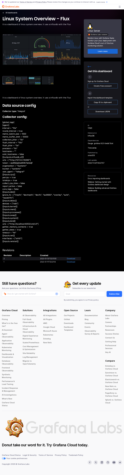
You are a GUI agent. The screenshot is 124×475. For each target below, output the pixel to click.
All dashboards (11, 13)
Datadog (47, 339)
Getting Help (110, 342)
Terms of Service (26, 2)
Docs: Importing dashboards (99, 178)
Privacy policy (93, 300)
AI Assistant (7, 330)
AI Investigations (9, 395)
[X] (96, 462)
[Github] (108, 462)
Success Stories (112, 334)
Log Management (30, 357)
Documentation (91, 315)
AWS (45, 323)
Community (89, 323)
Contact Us (110, 338)
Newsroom (109, 330)
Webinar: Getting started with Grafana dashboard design (99, 183)
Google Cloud (49, 327)
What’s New (7, 399)
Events (87, 327)
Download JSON (103, 111)
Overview (6, 315)
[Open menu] (119, 6)
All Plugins (47, 319)
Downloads (69, 323)
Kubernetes (48, 335)
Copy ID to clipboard (103, 102)
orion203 (91, 155)
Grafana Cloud (65, 445)
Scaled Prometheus (31, 343)
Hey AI (108, 352)
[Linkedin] (102, 462)
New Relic (47, 343)
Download (71, 259)
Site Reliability (29, 353)
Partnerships (110, 326)
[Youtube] (114, 462)
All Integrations (49, 315)
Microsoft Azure (50, 331)
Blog (86, 319)
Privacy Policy (41, 2)
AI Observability (29, 315)
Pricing (5, 319)
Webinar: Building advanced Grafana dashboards (102, 189)
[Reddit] (120, 462)
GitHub (67, 319)
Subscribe (114, 294)
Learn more (100, 2)
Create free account (103, 86)
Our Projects (69, 315)
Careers (108, 322)
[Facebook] (90, 462)
